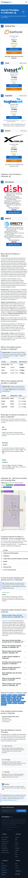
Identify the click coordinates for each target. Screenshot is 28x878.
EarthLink (17, 837)
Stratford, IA (3, 704)
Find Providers (22, 810)
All (12, 491)
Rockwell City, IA (16, 701)
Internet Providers (5, 837)
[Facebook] (16, 874)
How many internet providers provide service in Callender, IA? (12, 641)
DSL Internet (4, 845)
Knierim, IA (19, 696)
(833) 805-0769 (14, 85)
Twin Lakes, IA (21, 703)
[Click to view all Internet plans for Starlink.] (13, 138)
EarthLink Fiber (5, 364)
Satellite (12, 74)
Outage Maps (4, 872)
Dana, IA (9, 703)
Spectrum (17, 843)
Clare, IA (19, 700)
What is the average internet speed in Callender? (11, 679)
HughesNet (4, 373)
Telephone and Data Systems (10, 553)
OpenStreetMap (10, 529)
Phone (16, 74)
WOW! (16, 854)
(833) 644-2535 (14, 117)
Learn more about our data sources (13, 799)
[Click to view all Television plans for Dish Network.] (13, 188)
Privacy (3, 829)
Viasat (3, 370)
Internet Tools (4, 865)
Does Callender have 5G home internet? (12, 673)
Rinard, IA (14, 696)
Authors (16, 865)
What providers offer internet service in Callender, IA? (11, 684)
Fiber (14, 38)
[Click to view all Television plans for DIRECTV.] (13, 224)
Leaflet (2, 529)
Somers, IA (15, 695)
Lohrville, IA (13, 700)
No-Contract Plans (5, 852)
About (16, 863)
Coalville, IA (9, 698)
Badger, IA (15, 703)
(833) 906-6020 (14, 49)
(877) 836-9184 (14, 157)
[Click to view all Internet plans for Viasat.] (13, 68)
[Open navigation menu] (26, 2)
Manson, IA (9, 701)
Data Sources (4, 870)
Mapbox (2, 530)
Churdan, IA (23, 701)
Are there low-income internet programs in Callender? (12, 663)
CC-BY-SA (19, 529)
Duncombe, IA (4, 703)
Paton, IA (8, 700)
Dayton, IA (3, 700)
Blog (2, 863)
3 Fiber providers (9, 485)
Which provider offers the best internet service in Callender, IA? (12, 616)
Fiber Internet (4, 839)
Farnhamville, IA (21, 695)
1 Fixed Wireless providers (19, 485)
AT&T (16, 841)
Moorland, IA (3, 695)
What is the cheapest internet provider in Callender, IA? (11, 646)
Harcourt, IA (8, 696)
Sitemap (3, 874)
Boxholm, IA (3, 701)
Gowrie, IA (9, 695)
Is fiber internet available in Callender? (11, 657)
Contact (16, 868)
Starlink (3, 367)
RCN (16, 852)
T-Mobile (16, 850)
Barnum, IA (3, 698)
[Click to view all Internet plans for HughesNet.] (13, 100)
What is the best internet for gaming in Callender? (11, 668)
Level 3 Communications (9, 570)
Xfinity (16, 839)
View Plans (14, 52)
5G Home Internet (5, 841)
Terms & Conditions (8, 829)
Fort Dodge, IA (15, 698)
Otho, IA (2, 696)
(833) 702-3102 (15, 244)
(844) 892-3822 (15, 212)
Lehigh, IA (22, 698)
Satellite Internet (5, 850)
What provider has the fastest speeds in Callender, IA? (11, 652)
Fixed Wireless (8, 491)
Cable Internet (4, 843)
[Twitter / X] (19, 874)
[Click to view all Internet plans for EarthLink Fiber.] (13, 32)
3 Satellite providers (7, 487)
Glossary (3, 868)
